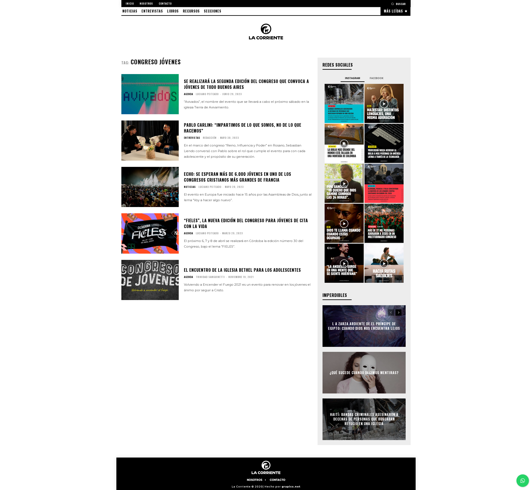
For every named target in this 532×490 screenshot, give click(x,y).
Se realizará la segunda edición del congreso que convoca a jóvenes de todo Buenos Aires (246, 84)
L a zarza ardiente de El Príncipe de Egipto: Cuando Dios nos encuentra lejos (364, 326)
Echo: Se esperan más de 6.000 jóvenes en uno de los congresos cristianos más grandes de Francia (237, 177)
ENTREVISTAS (192, 137)
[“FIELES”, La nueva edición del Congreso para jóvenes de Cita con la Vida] (150, 233)
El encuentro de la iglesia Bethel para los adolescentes (242, 270)
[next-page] (398, 312)
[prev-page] (391, 312)
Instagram (352, 78)
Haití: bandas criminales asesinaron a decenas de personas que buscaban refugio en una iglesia (364, 419)
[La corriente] (266, 31)
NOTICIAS (190, 187)
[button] (398, 3)
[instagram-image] (344, 103)
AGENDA (188, 94)
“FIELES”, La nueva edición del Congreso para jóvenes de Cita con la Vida (246, 223)
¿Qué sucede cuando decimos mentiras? (364, 372)
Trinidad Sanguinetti (210, 277)
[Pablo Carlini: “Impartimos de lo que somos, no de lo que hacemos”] (150, 140)
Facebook (376, 78)
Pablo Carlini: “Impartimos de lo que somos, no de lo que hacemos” (242, 128)
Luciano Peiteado (207, 94)
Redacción (210, 137)
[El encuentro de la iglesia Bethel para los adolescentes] (150, 280)
